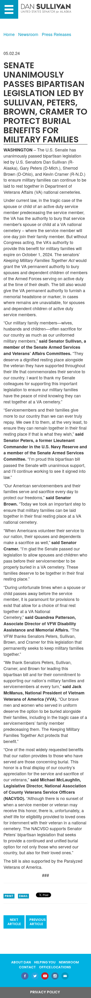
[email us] (65, 976)
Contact (27, 967)
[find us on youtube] (45, 976)
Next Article (14, 921)
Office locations (55, 967)
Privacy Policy (45, 992)
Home (9, 34)
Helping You (45, 962)
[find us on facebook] (24, 976)
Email (23, 896)
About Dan (21, 962)
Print (9, 896)
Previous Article (37, 921)
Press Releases (56, 34)
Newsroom (28, 34)
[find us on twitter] (35, 976)
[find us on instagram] (55, 976)
